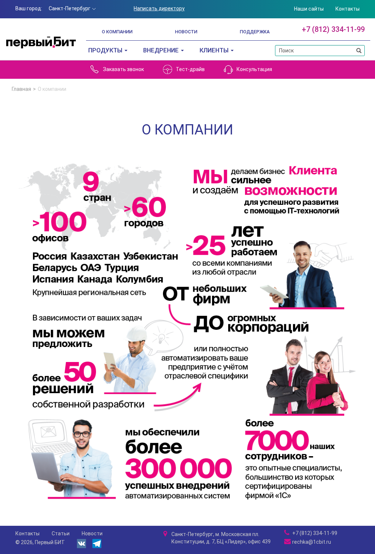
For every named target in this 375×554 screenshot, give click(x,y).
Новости (186, 31)
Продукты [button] (106, 50)
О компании (117, 31)
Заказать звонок (123, 69)
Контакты (347, 9)
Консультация (254, 69)
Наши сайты (309, 9)
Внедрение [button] (161, 50)
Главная (21, 89)
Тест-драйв (190, 69)
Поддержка (255, 31)
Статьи (61, 533)
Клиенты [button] (215, 50)
